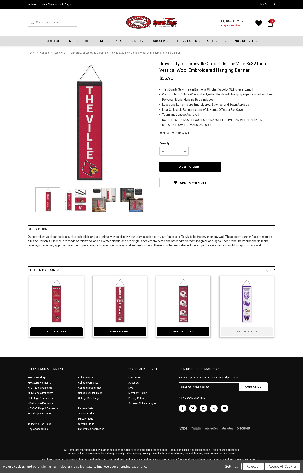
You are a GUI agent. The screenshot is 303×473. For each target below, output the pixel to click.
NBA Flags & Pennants (40, 403)
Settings (231, 466)
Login (224, 25)
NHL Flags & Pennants (40, 398)
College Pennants (88, 382)
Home (31, 52)
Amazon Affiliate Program (142, 403)
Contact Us (134, 377)
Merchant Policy (137, 393)
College (44, 52)
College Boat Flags (89, 398)
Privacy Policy (136, 398)
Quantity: (164, 143)
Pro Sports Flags (37, 377)
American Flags (87, 413)
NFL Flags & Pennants (40, 387)
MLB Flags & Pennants (40, 393)
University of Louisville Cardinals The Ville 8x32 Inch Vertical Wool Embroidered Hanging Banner (125, 52)
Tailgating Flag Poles (39, 423)
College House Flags (90, 387)
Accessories (217, 41)
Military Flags (85, 418)
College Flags (86, 377)
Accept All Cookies (283, 466)
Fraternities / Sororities (91, 429)
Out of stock (247, 331)
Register (236, 25)
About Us (133, 382)
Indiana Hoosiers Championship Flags (49, 4)
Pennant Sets (85, 408)
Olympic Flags (86, 423)
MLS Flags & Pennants (40, 413)
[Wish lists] (258, 23)
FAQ (130, 387)
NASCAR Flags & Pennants (43, 408)
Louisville (59, 52)
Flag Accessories (38, 429)
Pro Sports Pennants (39, 382)
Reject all (253, 466)
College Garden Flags (90, 393)
